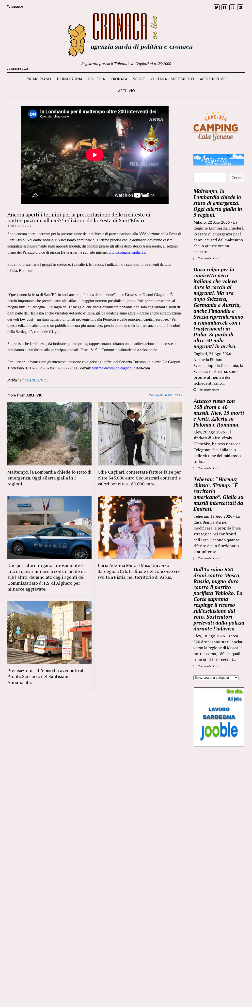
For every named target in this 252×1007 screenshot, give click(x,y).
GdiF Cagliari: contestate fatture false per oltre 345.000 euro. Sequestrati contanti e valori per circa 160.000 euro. (139, 478)
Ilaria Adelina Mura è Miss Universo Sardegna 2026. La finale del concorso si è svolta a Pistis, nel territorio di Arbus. (139, 571)
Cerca (237, 177)
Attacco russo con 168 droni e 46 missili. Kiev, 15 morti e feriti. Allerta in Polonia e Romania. (218, 413)
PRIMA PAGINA (69, 78)
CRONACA (119, 78)
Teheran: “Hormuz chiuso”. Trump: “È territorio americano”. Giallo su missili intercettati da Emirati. (218, 494)
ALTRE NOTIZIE (213, 78)
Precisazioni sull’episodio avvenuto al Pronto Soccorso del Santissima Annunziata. (45, 676)
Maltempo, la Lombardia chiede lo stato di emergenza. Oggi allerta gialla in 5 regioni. (49, 478)
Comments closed (208, 258)
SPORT (139, 78)
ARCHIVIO (126, 90)
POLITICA (96, 78)
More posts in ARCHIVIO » (165, 395)
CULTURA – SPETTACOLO (172, 78)
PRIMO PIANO (39, 78)
